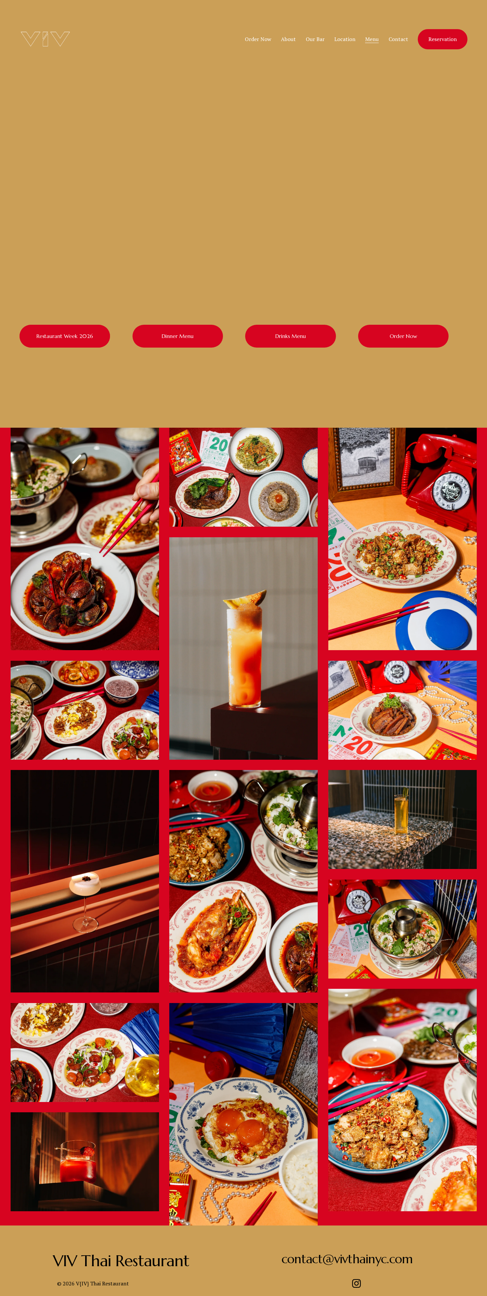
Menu (372, 39)
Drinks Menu (290, 336)
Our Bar (315, 39)
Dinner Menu (177, 336)
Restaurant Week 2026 (64, 336)
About (288, 39)
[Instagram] (356, 1283)
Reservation (442, 39)
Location (344, 39)
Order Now (258, 39)
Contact (398, 39)
